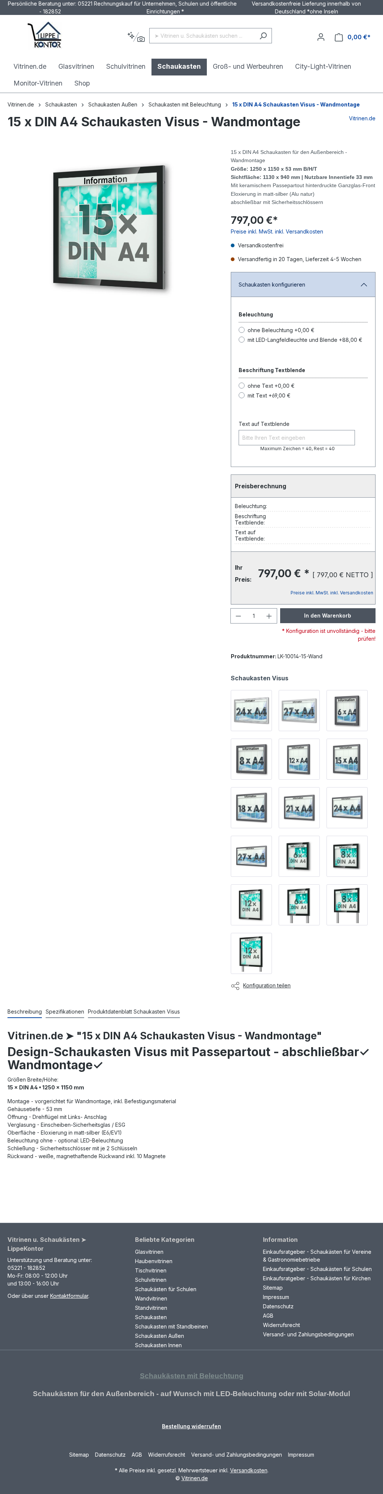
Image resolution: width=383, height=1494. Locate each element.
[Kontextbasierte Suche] (136, 37)
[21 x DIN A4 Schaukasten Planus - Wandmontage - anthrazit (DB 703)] (299, 807)
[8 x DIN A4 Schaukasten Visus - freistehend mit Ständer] (347, 904)
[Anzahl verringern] (238, 616)
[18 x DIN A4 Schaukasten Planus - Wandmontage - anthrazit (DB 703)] (251, 807)
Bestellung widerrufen (191, 1426)
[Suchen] (263, 35)
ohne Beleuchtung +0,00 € (281, 330)
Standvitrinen (151, 1308)
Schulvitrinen (150, 1280)
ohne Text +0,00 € (271, 386)
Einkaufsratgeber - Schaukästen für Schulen (317, 1269)
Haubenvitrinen (153, 1261)
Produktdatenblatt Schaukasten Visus (134, 1011)
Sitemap (273, 1287)
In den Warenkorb (327, 615)
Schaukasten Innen (158, 1345)
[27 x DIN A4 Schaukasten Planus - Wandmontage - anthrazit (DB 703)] (251, 856)
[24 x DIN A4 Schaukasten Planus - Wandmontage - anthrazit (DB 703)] (347, 807)
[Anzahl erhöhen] (269, 616)
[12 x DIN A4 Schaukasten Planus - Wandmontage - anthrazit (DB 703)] (299, 759)
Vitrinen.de (20, 104)
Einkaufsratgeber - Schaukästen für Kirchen (317, 1278)
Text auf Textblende (264, 424)
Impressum (276, 1297)
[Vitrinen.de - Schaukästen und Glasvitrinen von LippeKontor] (44, 36)
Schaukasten (151, 1317)
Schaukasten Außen (159, 1336)
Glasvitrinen (149, 1252)
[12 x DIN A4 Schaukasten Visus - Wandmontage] (251, 904)
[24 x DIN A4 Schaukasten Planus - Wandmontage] (251, 710)
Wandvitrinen (151, 1298)
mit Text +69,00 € (269, 395)
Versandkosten (248, 1470)
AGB (268, 1315)
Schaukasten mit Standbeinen (171, 1326)
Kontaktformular (69, 1296)
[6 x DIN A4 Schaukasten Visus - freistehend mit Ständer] (299, 904)
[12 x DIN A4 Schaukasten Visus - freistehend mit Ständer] (251, 953)
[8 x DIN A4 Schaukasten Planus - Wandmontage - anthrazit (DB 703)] (251, 759)
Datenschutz (278, 1306)
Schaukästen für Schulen (165, 1289)
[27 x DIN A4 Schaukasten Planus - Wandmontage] (299, 710)
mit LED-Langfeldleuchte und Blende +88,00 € (305, 340)
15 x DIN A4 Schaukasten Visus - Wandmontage (296, 104)
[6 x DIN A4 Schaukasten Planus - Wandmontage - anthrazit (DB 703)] (347, 710)
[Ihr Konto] (321, 37)
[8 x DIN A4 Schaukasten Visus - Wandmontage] (347, 856)
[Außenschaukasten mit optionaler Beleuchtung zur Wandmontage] (111, 228)
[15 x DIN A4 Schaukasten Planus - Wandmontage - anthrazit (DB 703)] (347, 759)
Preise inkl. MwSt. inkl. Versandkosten (277, 231)
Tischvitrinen (150, 1270)
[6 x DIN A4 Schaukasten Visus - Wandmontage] (299, 856)
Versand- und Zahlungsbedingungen (308, 1334)
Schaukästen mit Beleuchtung (191, 1376)
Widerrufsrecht (281, 1325)
